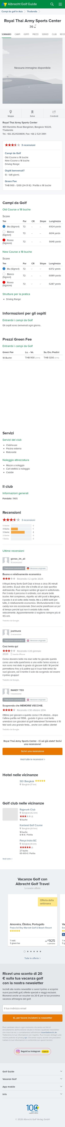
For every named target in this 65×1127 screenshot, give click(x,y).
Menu (60, 4)
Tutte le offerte (31, 958)
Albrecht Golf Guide (22, 4)
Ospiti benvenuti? (14, 170)
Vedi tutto (7, 859)
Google (16, 620)
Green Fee (11, 181)
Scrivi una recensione (32, 751)
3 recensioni (28, 145)
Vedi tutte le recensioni (31, 759)
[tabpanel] (32, 921)
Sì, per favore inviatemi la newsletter (32, 1017)
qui (25, 1037)
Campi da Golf (13, 153)
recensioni (28, 520)
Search (52, 4)
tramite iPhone (19, 654)
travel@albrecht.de (49, 1032)
